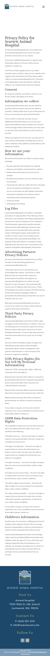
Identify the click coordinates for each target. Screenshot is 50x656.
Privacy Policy (25, 654)
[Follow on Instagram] (27, 640)
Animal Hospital (25, 600)
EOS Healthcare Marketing (37, 652)
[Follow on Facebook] (23, 640)
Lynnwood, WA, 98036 (25, 608)
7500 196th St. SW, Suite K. (25, 604)
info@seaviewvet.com (26, 625)
